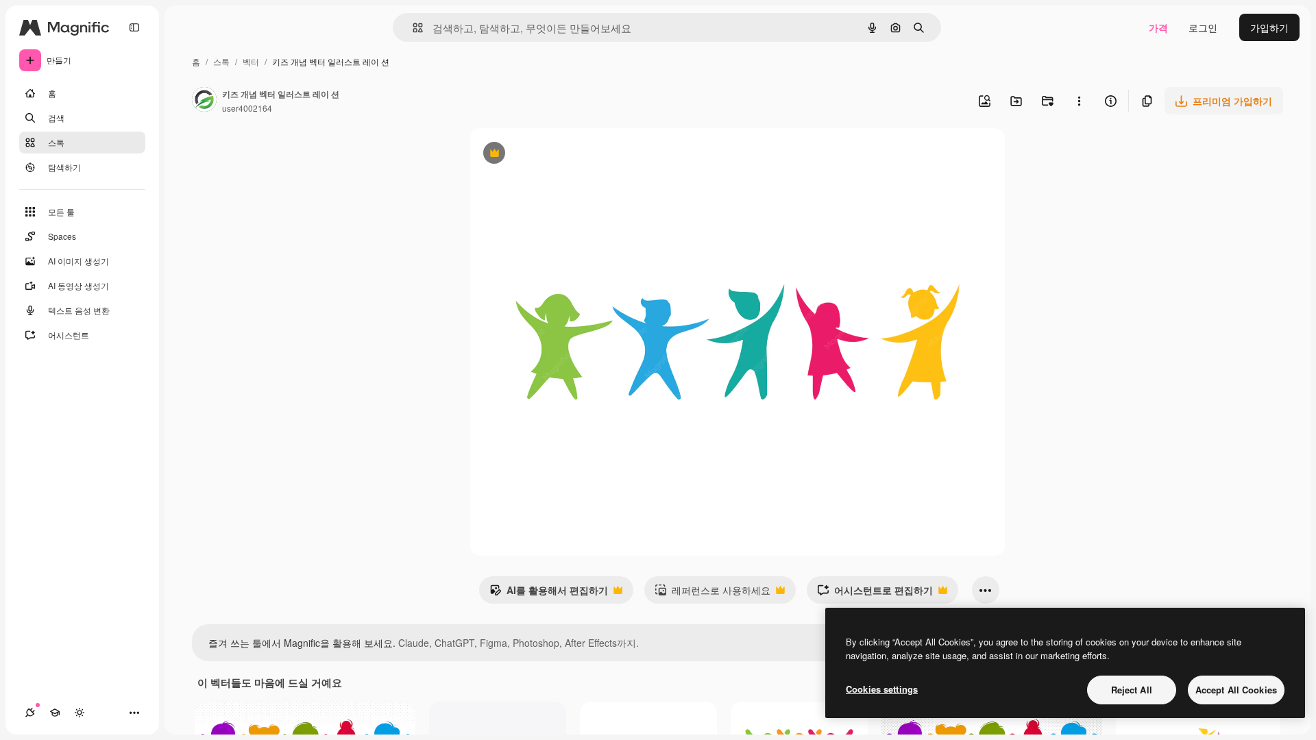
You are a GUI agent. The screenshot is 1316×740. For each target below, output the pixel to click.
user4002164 (247, 108)
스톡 (221, 61)
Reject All (1131, 689)
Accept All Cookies (1236, 689)
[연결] (30, 713)
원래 (548, 154)
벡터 (251, 61)
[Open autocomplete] (412, 28)
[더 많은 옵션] (1079, 100)
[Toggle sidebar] (134, 27)
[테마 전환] (79, 713)
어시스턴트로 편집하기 (875, 593)
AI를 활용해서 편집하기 (548, 593)
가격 (1158, 27)
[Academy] (55, 713)
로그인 (1203, 27)
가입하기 (1269, 27)
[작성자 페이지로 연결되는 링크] (204, 100)
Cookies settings (882, 688)
